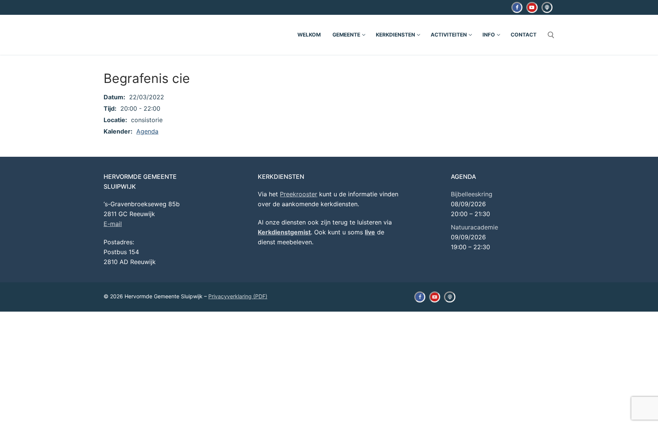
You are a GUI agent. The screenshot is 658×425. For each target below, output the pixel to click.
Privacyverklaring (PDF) (237, 296)
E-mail (113, 224)
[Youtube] (531, 7)
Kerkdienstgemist (284, 232)
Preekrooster (298, 194)
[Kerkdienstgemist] (547, 7)
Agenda (147, 131)
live (370, 232)
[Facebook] (516, 7)
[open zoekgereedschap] (551, 35)
